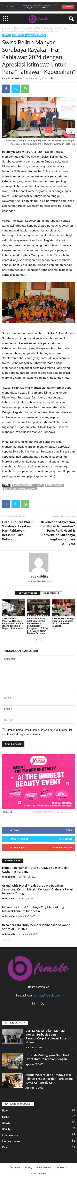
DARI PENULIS (51, 593)
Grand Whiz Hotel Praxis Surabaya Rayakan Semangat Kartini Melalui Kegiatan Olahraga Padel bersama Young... (37, 889)
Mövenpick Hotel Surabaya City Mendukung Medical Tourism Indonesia (33, 909)
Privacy (28, 1167)
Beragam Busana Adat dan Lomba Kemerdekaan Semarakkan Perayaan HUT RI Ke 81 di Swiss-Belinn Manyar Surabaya (37, 626)
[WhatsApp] (25, 89)
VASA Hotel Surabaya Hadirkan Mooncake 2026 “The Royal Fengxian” (63, 622)
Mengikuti (65, 838)
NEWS (6, 1122)
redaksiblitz (17, 78)
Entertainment (10, 1135)
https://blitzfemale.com (39, 581)
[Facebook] (6, 89)
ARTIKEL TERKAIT (27, 593)
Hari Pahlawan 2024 (23, 485)
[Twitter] (15, 89)
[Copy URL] (34, 89)
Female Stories (11, 1141)
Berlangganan (62, 847)
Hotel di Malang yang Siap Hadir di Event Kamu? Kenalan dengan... (49, 1057)
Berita (5, 1116)
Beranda (6, 27)
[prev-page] (36, 640)
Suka (69, 830)
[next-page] (41, 640)
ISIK (4, 1147)
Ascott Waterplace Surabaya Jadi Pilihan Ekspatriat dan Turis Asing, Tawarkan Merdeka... (49, 1078)
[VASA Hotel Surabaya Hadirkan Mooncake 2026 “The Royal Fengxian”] (63, 607)
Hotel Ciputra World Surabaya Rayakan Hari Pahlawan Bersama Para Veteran (17, 530)
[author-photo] (38, 562)
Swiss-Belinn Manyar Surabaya (29, 35)
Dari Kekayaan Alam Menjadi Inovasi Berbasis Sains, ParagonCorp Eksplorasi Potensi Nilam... (48, 1036)
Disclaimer (15, 1167)
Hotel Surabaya (54, 485)
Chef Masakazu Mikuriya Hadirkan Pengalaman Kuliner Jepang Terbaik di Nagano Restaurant (13, 623)
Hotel (17, 27)
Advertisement (44, 1167)
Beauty (6, 1129)
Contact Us (61, 1167)
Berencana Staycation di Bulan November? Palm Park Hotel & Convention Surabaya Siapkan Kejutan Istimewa (58, 532)
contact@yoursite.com (47, 995)
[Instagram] (35, 1003)
